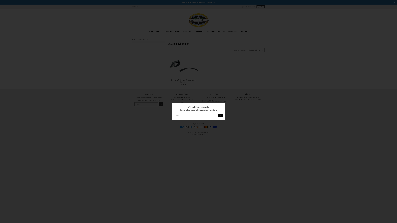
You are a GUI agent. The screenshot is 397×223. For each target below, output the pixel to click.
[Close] (395, 2)
